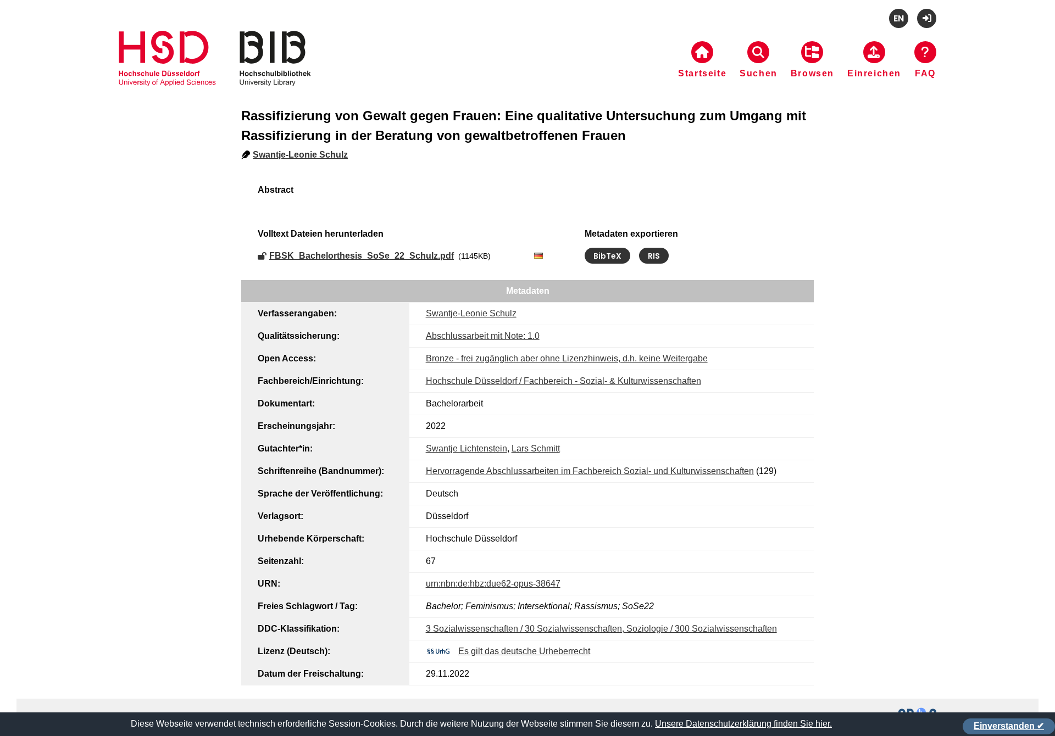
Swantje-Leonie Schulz (300, 154)
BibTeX (607, 255)
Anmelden (926, 18)
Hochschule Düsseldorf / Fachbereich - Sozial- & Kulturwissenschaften (563, 381)
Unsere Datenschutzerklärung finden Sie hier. (743, 723)
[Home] (215, 72)
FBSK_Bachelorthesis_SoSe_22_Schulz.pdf (361, 255)
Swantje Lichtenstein (466, 448)
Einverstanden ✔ (1009, 726)
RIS (654, 255)
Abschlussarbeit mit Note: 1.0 (483, 336)
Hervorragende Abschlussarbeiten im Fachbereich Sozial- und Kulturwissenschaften (590, 471)
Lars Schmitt (536, 448)
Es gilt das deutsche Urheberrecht (524, 651)
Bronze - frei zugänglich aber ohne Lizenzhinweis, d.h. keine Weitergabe (567, 358)
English (898, 18)
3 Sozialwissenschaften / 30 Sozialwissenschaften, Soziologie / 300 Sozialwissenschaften (601, 628)
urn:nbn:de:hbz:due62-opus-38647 (493, 583)
